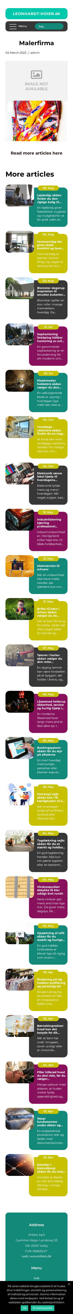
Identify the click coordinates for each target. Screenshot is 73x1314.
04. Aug (48, 234)
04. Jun (48, 419)
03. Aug (48, 281)
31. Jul (48, 327)
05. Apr (48, 972)
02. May (48, 926)
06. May (48, 694)
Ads (36, 1278)
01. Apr (48, 1111)
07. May (48, 648)
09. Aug (48, 188)
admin (35, 52)
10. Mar (48, 1157)
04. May (48, 833)
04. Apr (48, 1065)
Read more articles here (36, 153)
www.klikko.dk (40, 1256)
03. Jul (48, 373)
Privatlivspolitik (42, 1308)
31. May (48, 512)
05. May (48, 740)
